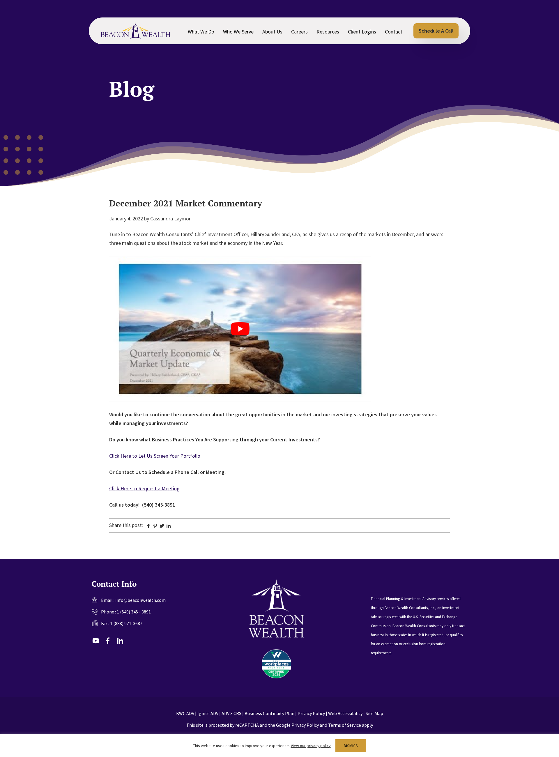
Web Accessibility (345, 713)
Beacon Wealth (135, 31)
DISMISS (351, 745)
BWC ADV (185, 713)
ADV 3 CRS (231, 713)
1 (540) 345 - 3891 (134, 612)
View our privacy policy (311, 745)
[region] (279, 745)
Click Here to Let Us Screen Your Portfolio (154, 455)
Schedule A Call (436, 30)
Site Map (374, 713)
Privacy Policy (311, 713)
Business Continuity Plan (269, 713)
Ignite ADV (207, 713)
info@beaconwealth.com (140, 600)
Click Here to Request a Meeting (144, 488)
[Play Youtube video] (240, 328)
